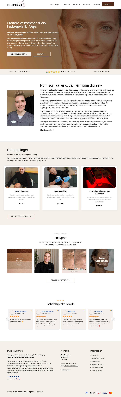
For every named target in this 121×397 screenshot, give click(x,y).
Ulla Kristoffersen (47, 311)
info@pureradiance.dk (71, 366)
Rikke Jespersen (20, 311)
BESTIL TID (108, 4)
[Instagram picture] (19, 261)
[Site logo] (16, 4)
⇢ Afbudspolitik (95, 361)
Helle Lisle (71, 311)
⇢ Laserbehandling (96, 370)
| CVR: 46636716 (28, 392)
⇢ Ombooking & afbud (97, 358)
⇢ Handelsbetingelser (97, 367)
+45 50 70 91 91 (71, 363)
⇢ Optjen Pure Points (97, 364)
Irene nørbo (98, 311)
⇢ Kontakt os (94, 355)
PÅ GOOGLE (68, 71)
